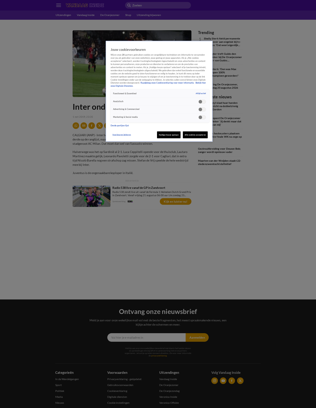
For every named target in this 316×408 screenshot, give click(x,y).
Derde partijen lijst (120, 125)
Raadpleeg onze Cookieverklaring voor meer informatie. (168, 83)
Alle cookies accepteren (195, 135)
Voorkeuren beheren (121, 135)
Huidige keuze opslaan (169, 135)
